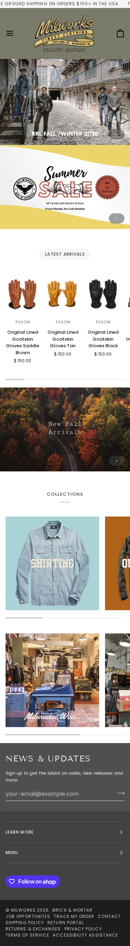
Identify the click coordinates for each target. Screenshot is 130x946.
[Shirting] (52, 563)
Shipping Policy (25, 923)
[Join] (118, 793)
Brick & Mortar (72, 910)
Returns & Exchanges (33, 929)
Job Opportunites (28, 916)
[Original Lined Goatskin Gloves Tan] (63, 294)
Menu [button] (12, 852)
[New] (65, 429)
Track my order (74, 916)
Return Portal (65, 923)
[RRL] (65, 102)
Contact (109, 916)
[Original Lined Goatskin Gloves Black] (103, 294)
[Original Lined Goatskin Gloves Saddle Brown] (23, 294)
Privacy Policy (83, 929)
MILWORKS (23, 910)
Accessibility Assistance (85, 935)
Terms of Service (27, 935)
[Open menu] (16, 33)
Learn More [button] (20, 832)
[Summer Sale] (65, 187)
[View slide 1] (65, 102)
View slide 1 (116, 134)
